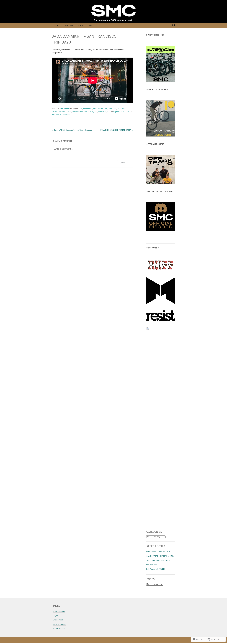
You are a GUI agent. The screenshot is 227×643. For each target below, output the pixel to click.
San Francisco (77, 112)
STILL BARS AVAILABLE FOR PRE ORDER (116, 130)
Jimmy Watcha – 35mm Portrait (158, 560)
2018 (80, 109)
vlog (108, 112)
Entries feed (58, 620)
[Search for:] (174, 25)
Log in (55, 616)
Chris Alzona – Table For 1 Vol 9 (158, 552)
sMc (85, 112)
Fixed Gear (112, 109)
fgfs (61, 109)
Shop (80, 25)
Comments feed (59, 624)
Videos (66, 109)
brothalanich (98, 109)
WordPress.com (59, 629)
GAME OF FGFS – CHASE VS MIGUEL (160, 556)
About (92, 25)
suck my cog (92, 112)
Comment (124, 163)
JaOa (60, 112)
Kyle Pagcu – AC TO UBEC (155, 569)
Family (56, 25)
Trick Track (102, 112)
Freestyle (121, 109)
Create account (59, 611)
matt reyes (66, 112)
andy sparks (87, 109)
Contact (69, 25)
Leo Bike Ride (151, 565)
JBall (53, 115)
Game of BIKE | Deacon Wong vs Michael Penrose (72, 130)
